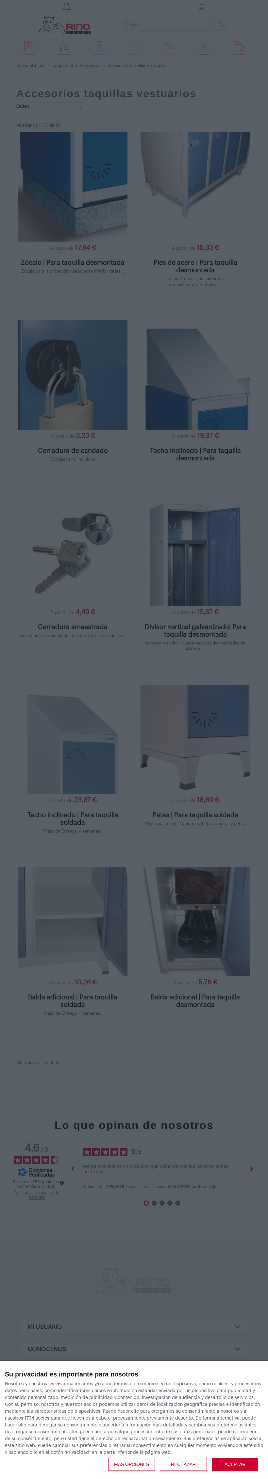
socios (54, 1383)
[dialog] (134, 1420)
